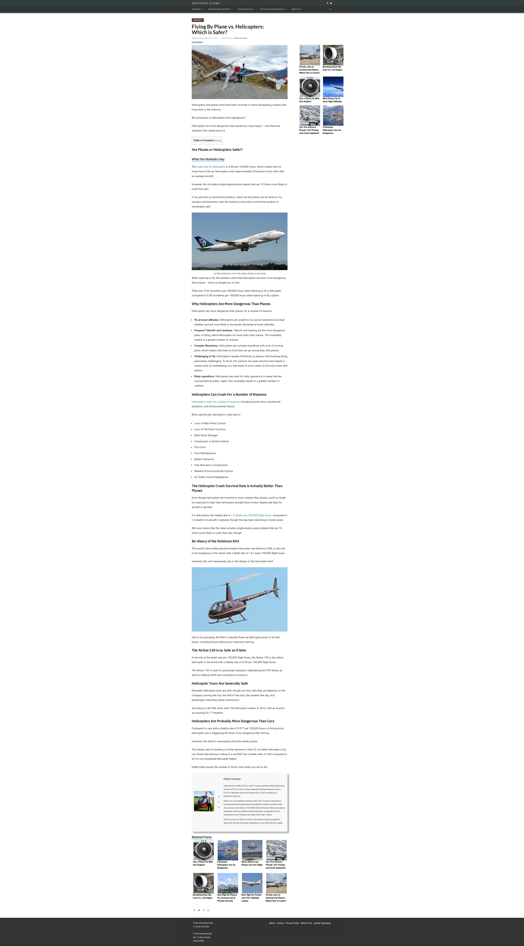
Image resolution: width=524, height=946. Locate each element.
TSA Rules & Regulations (272, 9)
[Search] (330, 9)
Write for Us (306, 923)
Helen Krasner (240, 38)
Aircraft (196, 9)
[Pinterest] (204, 910)
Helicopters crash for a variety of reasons (215, 401)
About (272, 923)
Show (217, 140)
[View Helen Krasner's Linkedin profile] (219, 808)
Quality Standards (322, 923)
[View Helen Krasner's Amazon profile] (219, 797)
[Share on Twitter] (199, 910)
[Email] (208, 910)
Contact (280, 923)
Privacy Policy (292, 923)
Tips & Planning (245, 9)
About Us (296, 9)
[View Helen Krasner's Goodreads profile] (219, 802)
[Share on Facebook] (194, 910)
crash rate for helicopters (211, 166)
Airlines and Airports (219, 9)
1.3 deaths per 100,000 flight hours (251, 515)
